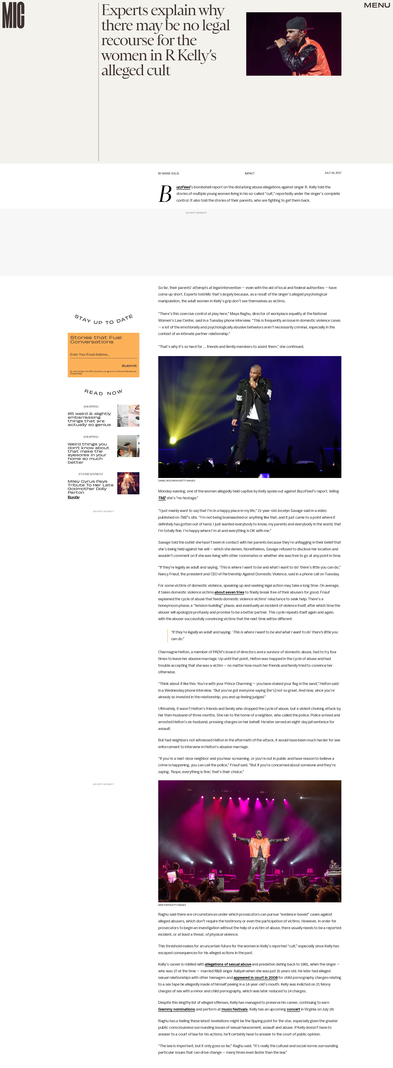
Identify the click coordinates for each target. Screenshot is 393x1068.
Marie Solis (170, 173)
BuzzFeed (183, 187)
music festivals (234, 1009)
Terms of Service (125, 371)
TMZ (162, 498)
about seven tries (229, 592)
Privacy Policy (76, 374)
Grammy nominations (176, 1009)
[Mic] (13, 15)
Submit (129, 365)
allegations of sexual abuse (228, 964)
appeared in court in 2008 (256, 978)
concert (293, 1009)
